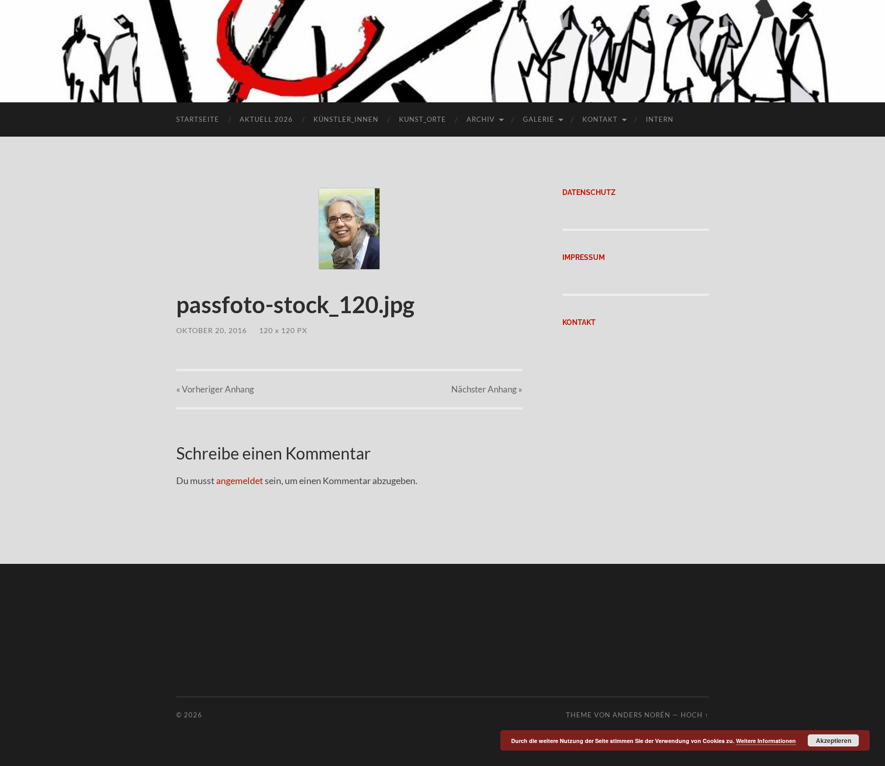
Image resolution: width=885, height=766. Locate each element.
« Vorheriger (215, 389)
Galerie (538, 119)
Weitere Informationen (766, 741)
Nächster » (486, 389)
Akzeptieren (833, 740)
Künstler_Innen (345, 119)
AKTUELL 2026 (266, 119)
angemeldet (239, 480)
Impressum (583, 257)
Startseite (197, 119)
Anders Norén (641, 715)
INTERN (659, 119)
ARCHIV (481, 119)
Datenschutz (589, 192)
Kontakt (600, 119)
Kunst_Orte (422, 119)
